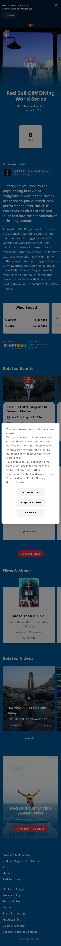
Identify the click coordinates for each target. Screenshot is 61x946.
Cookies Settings (30, 492)
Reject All (30, 512)
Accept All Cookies (30, 502)
